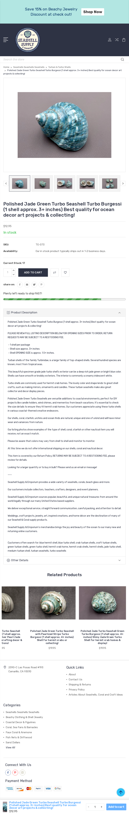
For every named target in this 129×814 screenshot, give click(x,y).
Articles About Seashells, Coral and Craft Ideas (96, 694)
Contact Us (75, 679)
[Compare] (117, 42)
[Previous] (6, 183)
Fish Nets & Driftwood (19, 737)
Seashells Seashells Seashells (22, 712)
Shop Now (94, 11)
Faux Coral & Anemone (19, 732)
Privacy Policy (77, 689)
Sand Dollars (13, 742)
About (72, 674)
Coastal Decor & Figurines (21, 722)
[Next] (122, 183)
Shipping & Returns (80, 684)
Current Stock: (14, 263)
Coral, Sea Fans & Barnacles (22, 727)
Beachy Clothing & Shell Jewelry (24, 717)
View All (10, 747)
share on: (9, 284)
